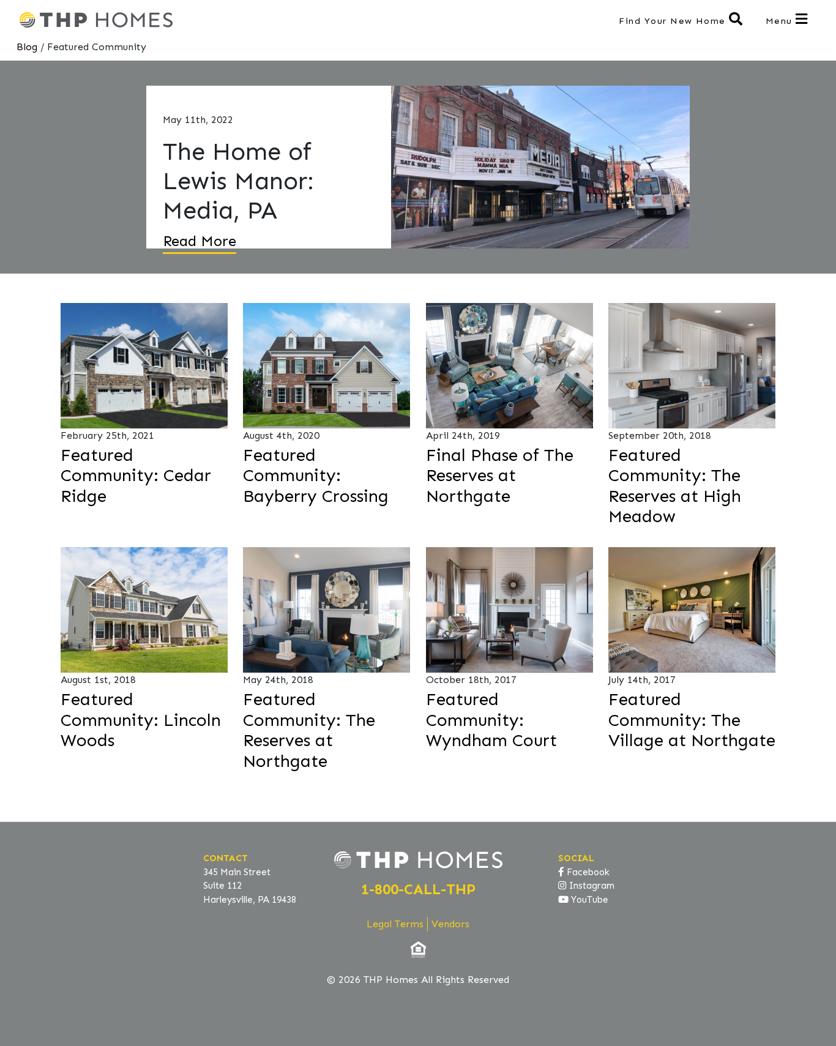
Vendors (450, 924)
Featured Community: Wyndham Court (491, 719)
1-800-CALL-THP (418, 889)
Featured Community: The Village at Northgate (691, 719)
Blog (27, 47)
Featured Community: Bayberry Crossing (316, 475)
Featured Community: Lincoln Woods (141, 719)
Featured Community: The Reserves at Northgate (309, 730)
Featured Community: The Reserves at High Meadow (674, 486)
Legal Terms (395, 924)
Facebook (587, 872)
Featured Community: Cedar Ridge (136, 475)
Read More (199, 241)
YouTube (588, 899)
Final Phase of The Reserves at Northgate (499, 475)
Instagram (590, 885)
